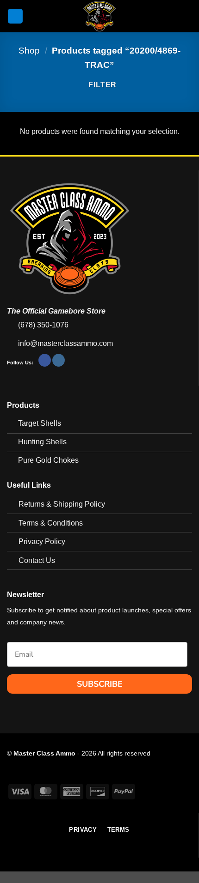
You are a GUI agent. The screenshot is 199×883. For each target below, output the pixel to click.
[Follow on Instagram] (58, 360)
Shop (29, 50)
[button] (15, 16)
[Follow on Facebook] (44, 360)
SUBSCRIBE (100, 683)
